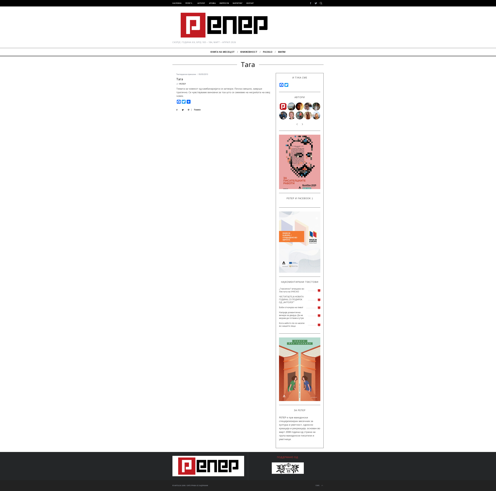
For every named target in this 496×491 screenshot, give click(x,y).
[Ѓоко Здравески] (300, 106)
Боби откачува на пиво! (291, 307)
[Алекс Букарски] (308, 106)
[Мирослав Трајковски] (300, 115)
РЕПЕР (182, 83)
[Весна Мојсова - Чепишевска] (291, 106)
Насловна (177, 3)
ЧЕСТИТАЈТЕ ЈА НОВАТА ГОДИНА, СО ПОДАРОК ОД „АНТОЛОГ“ (291, 299)
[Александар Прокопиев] (283, 115)
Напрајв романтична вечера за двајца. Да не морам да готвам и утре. (291, 315)
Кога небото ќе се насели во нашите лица (291, 324)
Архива (212, 3)
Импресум (224, 3)
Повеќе (197, 110)
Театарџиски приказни (186, 74)
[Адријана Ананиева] (291, 115)
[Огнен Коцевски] (316, 106)
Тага (179, 79)
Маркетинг (237, 3)
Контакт (250, 3)
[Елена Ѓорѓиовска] (316, 115)
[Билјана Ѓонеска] (308, 115)
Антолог (201, 3)
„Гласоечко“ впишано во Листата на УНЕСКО (291, 290)
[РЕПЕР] (283, 106)
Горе (317, 485)
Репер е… (189, 3)
